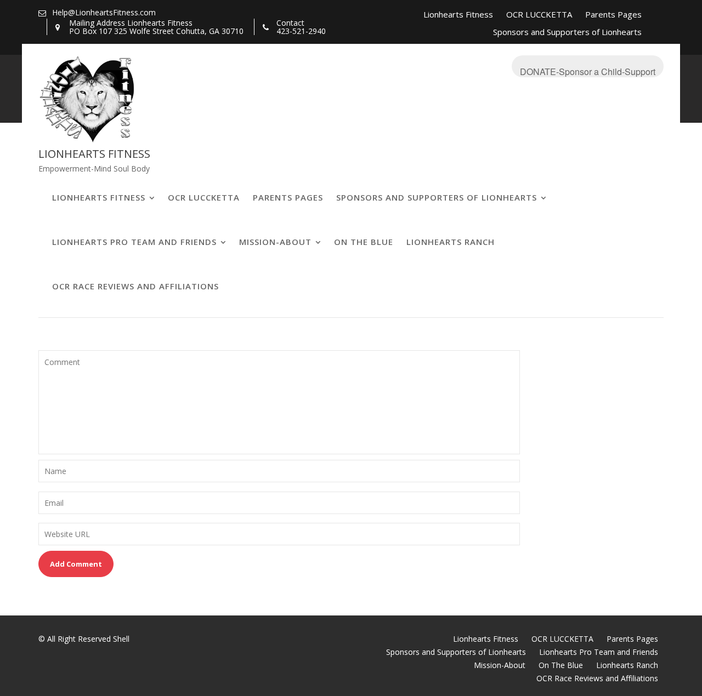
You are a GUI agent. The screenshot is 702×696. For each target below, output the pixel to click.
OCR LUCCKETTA (539, 14)
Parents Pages (613, 14)
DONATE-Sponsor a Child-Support (587, 71)
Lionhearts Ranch (450, 241)
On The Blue (363, 241)
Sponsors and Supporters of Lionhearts (567, 31)
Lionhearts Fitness (458, 14)
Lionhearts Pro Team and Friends (134, 241)
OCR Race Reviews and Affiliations (135, 286)
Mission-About (275, 241)
